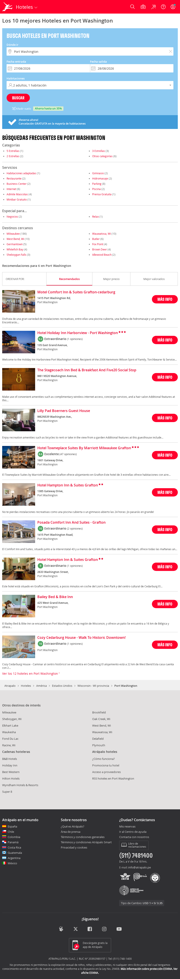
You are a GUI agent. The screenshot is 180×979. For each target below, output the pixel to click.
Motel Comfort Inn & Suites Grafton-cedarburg (76, 292)
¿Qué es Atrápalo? (72, 826)
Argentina (14, 858)
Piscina (96, 189)
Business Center (17, 183)
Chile (11, 832)
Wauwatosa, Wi (101, 233)
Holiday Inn (9, 765)
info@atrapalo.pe (139, 867)
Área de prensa (70, 832)
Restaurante (14, 178)
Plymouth (98, 745)
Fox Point (97, 244)
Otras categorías (102, 156)
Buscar (18, 97)
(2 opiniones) (75, 528)
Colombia (14, 837)
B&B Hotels (9, 759)
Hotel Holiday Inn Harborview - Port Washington (77, 333)
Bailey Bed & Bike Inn (55, 597)
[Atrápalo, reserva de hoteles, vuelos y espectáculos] (8, 7)
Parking (96, 183)
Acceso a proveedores (106, 772)
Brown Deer (99, 249)
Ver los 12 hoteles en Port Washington (30, 673)
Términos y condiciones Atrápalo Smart (86, 842)
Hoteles (26, 686)
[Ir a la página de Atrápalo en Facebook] (90, 929)
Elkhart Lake (10, 725)
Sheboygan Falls (16, 254)
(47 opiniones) (68, 454)
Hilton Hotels (11, 778)
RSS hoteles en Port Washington (113, 778)
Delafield (98, 739)
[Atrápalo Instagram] (104, 929)
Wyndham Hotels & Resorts (20, 785)
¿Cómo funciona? (103, 759)
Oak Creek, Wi (101, 719)
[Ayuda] (163, 6)
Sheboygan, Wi (12, 719)
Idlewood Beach (102, 254)
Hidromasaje (100, 178)
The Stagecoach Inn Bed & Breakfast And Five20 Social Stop (86, 370)
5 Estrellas (13, 151)
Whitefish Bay (15, 249)
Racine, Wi (8, 745)
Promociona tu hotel (105, 765)
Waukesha (9, 732)
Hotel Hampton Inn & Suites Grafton (67, 485)
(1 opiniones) (75, 339)
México (12, 863)
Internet (11, 189)
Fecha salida (98, 61)
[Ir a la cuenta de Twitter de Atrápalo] (75, 929)
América (41, 686)
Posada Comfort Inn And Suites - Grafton (71, 522)
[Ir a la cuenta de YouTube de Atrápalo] (119, 929)
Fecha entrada (16, 61)
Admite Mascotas (17, 194)
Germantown (15, 244)
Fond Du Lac (10, 739)
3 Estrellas (98, 151)
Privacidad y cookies (74, 847)
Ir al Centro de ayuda (132, 832)
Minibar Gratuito (17, 199)
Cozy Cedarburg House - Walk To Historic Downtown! (81, 638)
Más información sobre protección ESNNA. (147, 968)
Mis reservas (127, 826)
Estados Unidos (62, 686)
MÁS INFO (164, 299)
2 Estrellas (13, 156)
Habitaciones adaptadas (21, 173)
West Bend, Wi (15, 239)
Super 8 (7, 792)
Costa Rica (14, 847)
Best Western (11, 772)
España (12, 826)
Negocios (12, 216)
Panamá (13, 842)
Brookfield (99, 712)
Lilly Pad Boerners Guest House (63, 411)
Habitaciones (16, 78)
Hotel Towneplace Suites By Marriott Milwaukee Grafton (84, 448)
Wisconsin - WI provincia (93, 686)
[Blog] (61, 929)
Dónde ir (12, 44)
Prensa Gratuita (102, 194)
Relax (95, 216)
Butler (96, 239)
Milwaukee (13, 233)
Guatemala (15, 853)
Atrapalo (10, 686)
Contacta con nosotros (134, 837)
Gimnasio (98, 173)
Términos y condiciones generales (82, 837)
